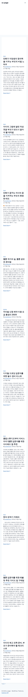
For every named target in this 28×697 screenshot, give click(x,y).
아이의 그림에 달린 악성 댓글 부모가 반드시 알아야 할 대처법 (13, 129)
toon (4, 56)
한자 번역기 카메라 (11, 517)
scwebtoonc (8, 66)
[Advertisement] (14, 20)
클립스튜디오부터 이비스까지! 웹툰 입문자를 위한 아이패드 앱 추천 (14, 441)
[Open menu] (25, 3)
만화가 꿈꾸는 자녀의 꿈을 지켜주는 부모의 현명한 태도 (13, 196)
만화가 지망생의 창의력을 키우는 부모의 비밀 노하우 (13, 61)
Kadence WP (5, 693)
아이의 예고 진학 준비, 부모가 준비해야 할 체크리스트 (14, 646)
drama (5, 309)
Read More (6, 93)
